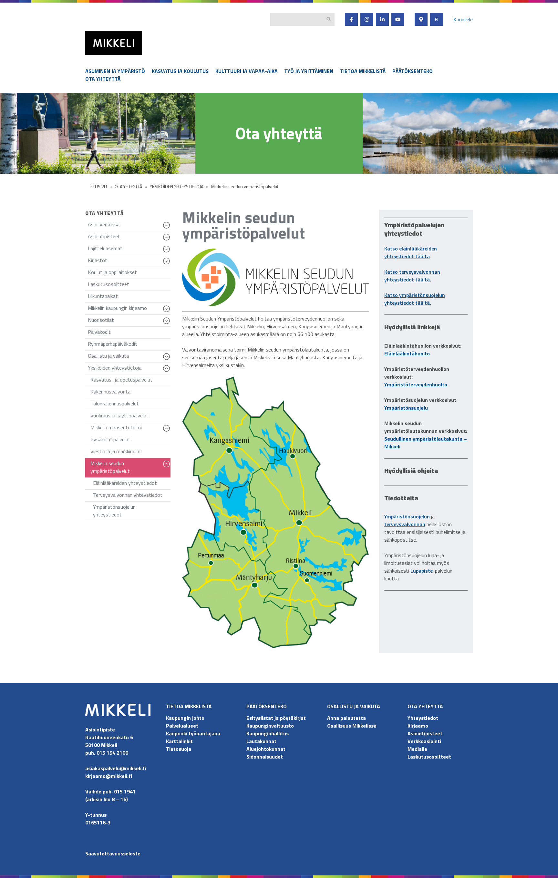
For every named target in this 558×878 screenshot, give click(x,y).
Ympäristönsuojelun (407, 516)
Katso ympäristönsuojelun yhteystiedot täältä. (414, 299)
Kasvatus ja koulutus (180, 71)
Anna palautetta (346, 718)
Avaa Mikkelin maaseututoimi (167, 431)
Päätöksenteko (412, 71)
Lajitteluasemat (129, 249)
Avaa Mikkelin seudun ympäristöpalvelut (167, 467)
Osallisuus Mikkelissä (352, 726)
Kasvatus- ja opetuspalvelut (121, 379)
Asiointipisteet (129, 237)
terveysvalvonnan (404, 524)
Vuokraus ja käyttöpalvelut (119, 415)
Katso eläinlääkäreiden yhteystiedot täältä (410, 252)
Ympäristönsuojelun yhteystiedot (114, 510)
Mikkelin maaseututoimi (130, 429)
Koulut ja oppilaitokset (112, 272)
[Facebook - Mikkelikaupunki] (351, 19)
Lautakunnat (261, 741)
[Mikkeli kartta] (421, 19)
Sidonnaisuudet (264, 757)
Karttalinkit (179, 741)
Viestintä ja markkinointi (116, 451)
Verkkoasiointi (424, 741)
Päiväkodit (99, 332)
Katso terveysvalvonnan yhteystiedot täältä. (412, 275)
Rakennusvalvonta (110, 391)
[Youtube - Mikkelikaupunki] (397, 19)
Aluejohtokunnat (265, 749)
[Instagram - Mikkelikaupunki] (366, 19)
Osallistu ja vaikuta (129, 357)
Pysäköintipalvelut (110, 439)
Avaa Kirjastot (167, 264)
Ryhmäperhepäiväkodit (112, 344)
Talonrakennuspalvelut (114, 403)
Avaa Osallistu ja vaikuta (167, 359)
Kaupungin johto (185, 718)
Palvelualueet (182, 726)
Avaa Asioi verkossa (167, 228)
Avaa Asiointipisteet (167, 240)
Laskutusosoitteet (108, 284)
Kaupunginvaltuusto (270, 726)
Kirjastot (129, 261)
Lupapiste (421, 571)
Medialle (417, 749)
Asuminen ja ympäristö (115, 71)
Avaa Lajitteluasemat (167, 252)
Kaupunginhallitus (267, 733)
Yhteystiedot (423, 718)
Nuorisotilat (129, 321)
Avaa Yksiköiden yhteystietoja (167, 371)
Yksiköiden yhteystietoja (129, 369)
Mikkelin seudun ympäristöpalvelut (130, 468)
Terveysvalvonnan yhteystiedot (127, 495)
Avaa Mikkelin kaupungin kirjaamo (167, 311)
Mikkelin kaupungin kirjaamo (129, 309)
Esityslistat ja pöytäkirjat (276, 718)
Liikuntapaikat (103, 296)
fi (436, 19)
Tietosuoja (178, 749)
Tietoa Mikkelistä (363, 71)
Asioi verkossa (129, 225)
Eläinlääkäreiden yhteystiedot (125, 483)
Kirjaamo (418, 726)
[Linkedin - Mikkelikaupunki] (382, 19)
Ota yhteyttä (102, 79)
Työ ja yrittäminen (308, 71)
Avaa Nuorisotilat (167, 323)
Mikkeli (92, 56)
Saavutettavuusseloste (112, 853)
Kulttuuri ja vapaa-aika (246, 71)
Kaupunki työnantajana (193, 733)
